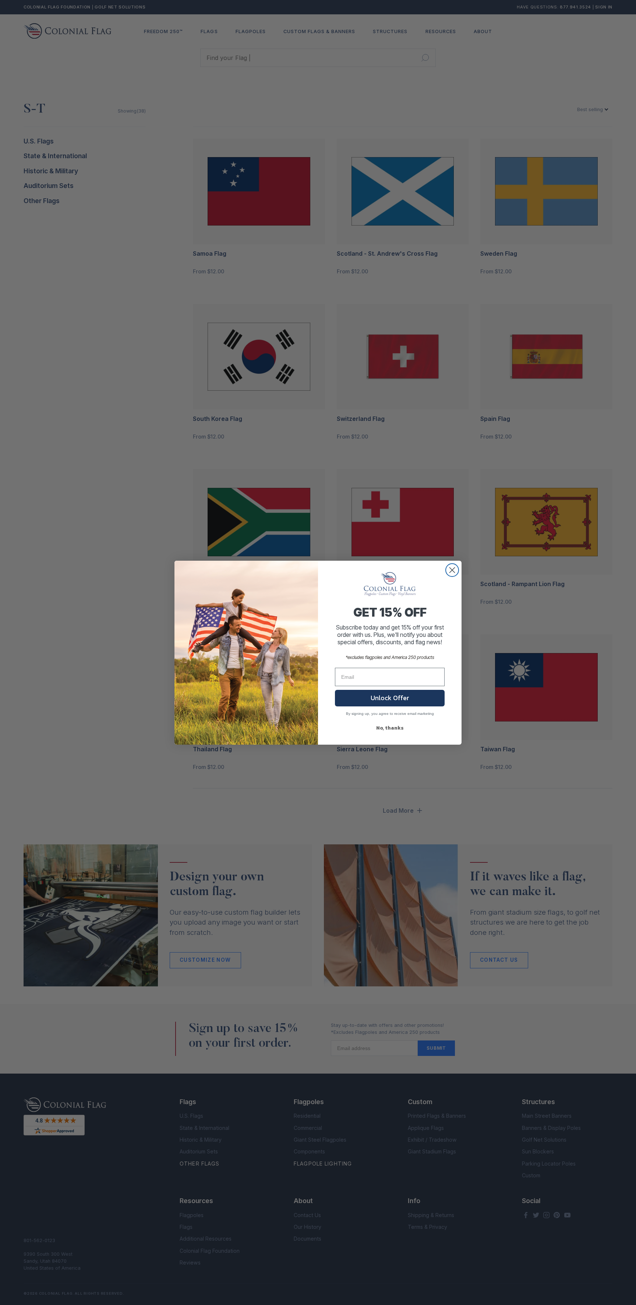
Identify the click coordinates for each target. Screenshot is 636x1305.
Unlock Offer (390, 698)
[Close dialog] (452, 570)
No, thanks (390, 728)
